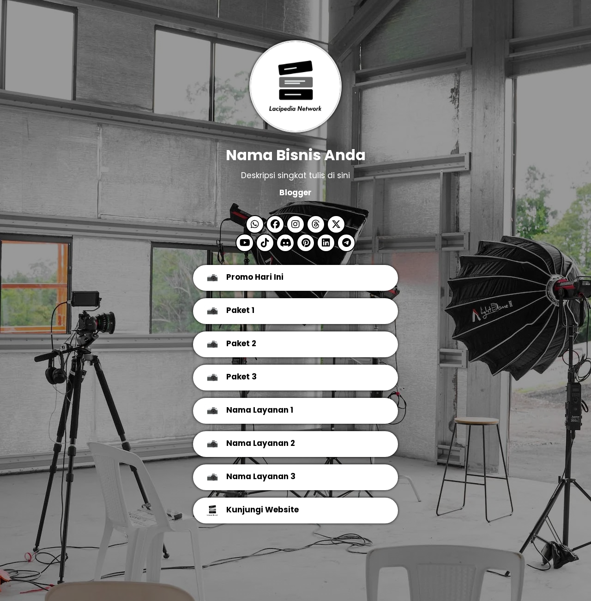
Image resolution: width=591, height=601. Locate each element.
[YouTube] (244, 243)
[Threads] (316, 225)
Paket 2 (241, 343)
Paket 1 (240, 310)
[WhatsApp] (255, 225)
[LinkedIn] (326, 243)
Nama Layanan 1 (259, 409)
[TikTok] (265, 243)
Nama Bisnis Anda (296, 154)
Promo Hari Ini (254, 276)
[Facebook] (275, 225)
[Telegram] (346, 243)
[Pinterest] (305, 243)
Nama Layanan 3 (261, 476)
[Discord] (285, 243)
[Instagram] (295, 225)
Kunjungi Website (262, 509)
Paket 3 (241, 376)
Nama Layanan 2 (260, 443)
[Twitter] (336, 225)
